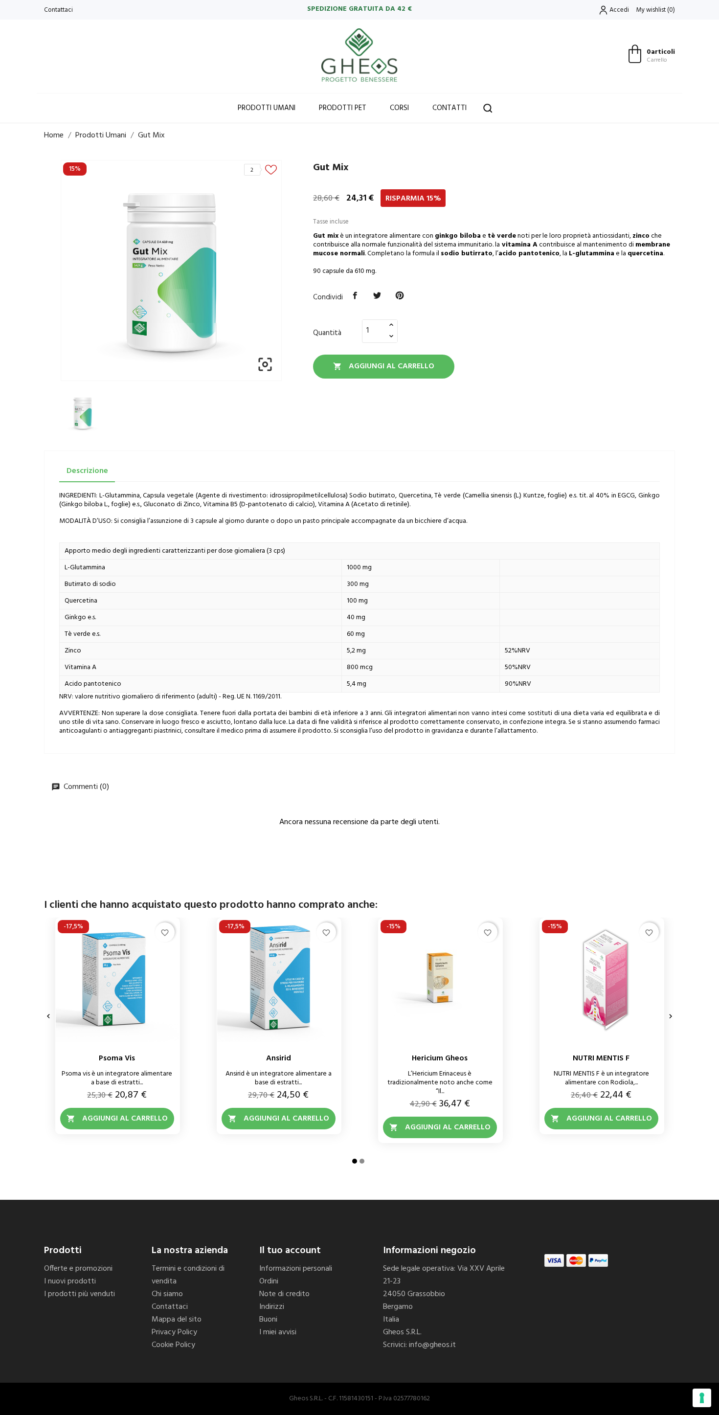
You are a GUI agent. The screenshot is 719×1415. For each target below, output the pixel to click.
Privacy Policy (174, 1332)
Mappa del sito (177, 1319)
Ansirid (278, 1058)
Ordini (268, 1281)
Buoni (268, 1319)
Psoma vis (117, 1058)
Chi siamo (167, 1294)
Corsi (399, 108)
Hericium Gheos (440, 1058)
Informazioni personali (295, 1268)
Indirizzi (271, 1307)
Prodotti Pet (342, 108)
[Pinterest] (399, 296)
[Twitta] (377, 296)
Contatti (449, 108)
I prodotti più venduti (79, 1294)
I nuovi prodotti (70, 1281)
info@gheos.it (432, 1345)
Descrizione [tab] (87, 471)
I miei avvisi (277, 1332)
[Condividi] (355, 296)
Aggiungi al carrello (383, 366)
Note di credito (284, 1294)
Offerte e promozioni (78, 1268)
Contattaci (58, 10)
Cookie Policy (173, 1345)
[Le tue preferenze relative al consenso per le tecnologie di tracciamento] (702, 1398)
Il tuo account (290, 1250)
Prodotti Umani (266, 108)
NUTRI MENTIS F (601, 1058)
